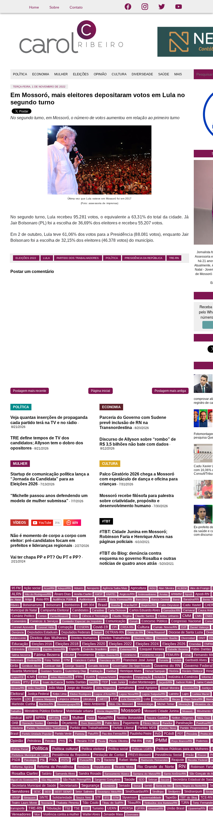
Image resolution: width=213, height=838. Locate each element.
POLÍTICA (20, 74)
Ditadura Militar (143, 638)
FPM (67, 660)
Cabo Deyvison (169, 605)
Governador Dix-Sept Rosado (131, 665)
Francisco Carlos (85, 660)
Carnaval (189, 610)
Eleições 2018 (66, 644)
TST (86, 808)
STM (115, 797)
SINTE (43, 797)
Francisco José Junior (139, 660)
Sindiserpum (193, 791)
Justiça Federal (38, 694)
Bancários (142, 599)
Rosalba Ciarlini (25, 773)
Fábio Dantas (201, 649)
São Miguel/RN (50, 779)
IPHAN (16, 682)
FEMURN (172, 655)
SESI (48, 791)
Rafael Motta (128, 760)
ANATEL (111, 594)
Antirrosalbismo (147, 594)
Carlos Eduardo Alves (144, 610)
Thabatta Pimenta (67, 802)
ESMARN (33, 649)
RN (182, 766)
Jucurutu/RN (190, 688)
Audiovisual (86, 599)
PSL (42, 759)
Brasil (102, 605)
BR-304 (88, 605)
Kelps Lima (60, 693)
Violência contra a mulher (61, 814)
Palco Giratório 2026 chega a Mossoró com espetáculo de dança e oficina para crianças (138, 479)
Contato (76, 7)
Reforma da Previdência (55, 767)
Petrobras (34, 741)
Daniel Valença (199, 627)
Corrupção (65, 627)
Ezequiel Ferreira (151, 649)
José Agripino (147, 688)
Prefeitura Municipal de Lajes (30, 755)
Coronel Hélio (46, 627)
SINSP (16, 797)
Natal (91, 717)
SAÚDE (163, 74)
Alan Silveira (166, 588)
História (173, 671)
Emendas (195, 644)
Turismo (98, 808)
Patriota (79, 733)
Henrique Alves (131, 671)
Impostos (125, 677)
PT (74, 760)
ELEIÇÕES (81, 74)
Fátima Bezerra (47, 655)
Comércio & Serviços (44, 621)
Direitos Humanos (84, 638)
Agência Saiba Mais (115, 588)
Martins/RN (46, 704)
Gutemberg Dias (75, 671)
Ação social (32, 588)
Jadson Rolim (184, 682)
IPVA (36, 682)
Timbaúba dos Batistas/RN (160, 802)
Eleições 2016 (42, 644)
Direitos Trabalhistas (115, 638)
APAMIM (176, 594)
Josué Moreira (170, 687)
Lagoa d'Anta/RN (105, 694)
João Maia (55, 688)
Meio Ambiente (94, 704)
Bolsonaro (53, 605)
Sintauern (30, 797)
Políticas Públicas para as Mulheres (182, 749)
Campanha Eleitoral (55, 610)
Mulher (78, 717)
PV (98, 759)
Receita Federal (197, 760)
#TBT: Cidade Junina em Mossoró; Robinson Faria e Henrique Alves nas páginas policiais (136, 536)
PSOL (53, 760)
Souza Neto (83, 797)
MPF (29, 718)
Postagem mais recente (29, 391)
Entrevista (18, 649)
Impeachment (107, 677)
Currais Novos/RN (165, 627)
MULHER (61, 74)
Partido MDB (147, 728)
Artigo (28, 599)
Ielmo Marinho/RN (61, 677)
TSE (77, 808)
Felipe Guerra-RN (108, 655)
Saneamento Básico (117, 773)
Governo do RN (167, 665)
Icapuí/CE (18, 677)
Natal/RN (105, 717)
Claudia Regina (121, 616)
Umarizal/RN (155, 808)
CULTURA (119, 74)
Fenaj (186, 654)
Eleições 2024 (147, 644)
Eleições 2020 (93, 644)
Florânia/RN (34, 660)
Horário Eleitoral (192, 671)
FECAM (69, 654)
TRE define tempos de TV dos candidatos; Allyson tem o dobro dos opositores (46, 443)
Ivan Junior (118, 682)
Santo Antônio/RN (175, 773)
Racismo (109, 759)
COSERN (83, 627)
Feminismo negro (151, 654)
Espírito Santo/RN (54, 649)
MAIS (178, 74)
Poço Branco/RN (181, 741)
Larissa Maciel (201, 694)
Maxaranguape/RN (68, 704)
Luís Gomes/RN (130, 699)
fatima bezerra (21, 654)
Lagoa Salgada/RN (153, 694)
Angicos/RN (127, 594)
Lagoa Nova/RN (128, 694)
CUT (183, 627)
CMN (198, 616)
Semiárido (109, 785)
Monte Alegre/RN (107, 711)
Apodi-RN (202, 594)
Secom (165, 779)
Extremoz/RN (128, 649)
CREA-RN (127, 627)
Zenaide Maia (113, 814)
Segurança (90, 785)
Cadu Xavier (192, 605)
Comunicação (115, 621)
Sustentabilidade (151, 797)
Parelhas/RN (203, 723)
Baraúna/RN (191, 599)
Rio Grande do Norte (155, 767)
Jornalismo (126, 688)
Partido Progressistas (194, 727)
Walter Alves (91, 814)
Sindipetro (174, 791)
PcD (158, 733)
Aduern (78, 588)
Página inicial (100, 391)
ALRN (16, 594)
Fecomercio (85, 655)
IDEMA (42, 677)
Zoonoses (132, 814)
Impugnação (143, 677)
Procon (202, 755)
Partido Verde (63, 733)
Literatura (89, 699)
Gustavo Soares (51, 671)
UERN (111, 808)
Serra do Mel (164, 785)
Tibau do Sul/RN (112, 802)
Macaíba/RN (161, 699)
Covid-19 (100, 627)
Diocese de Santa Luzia (186, 632)
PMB (148, 741)
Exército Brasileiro (94, 649)
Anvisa (163, 594)
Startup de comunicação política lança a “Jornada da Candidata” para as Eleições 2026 (49, 479)
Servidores (20, 791)
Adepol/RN (64, 588)
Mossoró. (187, 711)
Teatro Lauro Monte (24, 802)
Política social (118, 749)
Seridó (148, 785)
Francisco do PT (109, 660)
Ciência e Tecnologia (95, 616)
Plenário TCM (85, 740)
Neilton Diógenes (183, 717)
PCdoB (169, 733)
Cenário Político (23, 616)
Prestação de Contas (109, 755)
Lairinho (174, 693)
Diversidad (188, 638)
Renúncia (83, 766)
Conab (134, 621)
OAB (15, 723)
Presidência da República (144, 258)
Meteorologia (145, 704)
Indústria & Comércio (183, 677)
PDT (180, 733)
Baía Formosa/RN (121, 599)
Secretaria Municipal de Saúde (34, 785)
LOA (114, 699)
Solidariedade (62, 797)
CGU (75, 616)
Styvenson (129, 797)
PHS (62, 740)
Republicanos (102, 766)
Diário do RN (135, 632)
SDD (141, 779)
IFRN (79, 677)
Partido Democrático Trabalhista (46, 728)
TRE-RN (174, 258)
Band (176, 599)
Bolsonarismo (32, 605)
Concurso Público (154, 621)
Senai (137, 785)
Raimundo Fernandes (154, 760)
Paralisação (184, 723)
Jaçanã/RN (165, 682)
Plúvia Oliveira (118, 740)
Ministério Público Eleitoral (44, 711)
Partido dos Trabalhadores (78, 258)
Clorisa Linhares (168, 616)
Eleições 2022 (26, 258)
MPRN (40, 718)
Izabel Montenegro (142, 682)
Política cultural (64, 749)
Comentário (19, 621)
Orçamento (69, 723)
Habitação (96, 671)
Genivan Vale (52, 665)
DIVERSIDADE (142, 74)
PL (71, 741)
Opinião (52, 723)
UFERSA (126, 808)
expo (113, 649)
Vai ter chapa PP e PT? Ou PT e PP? (45, 557)
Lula (46, 258)
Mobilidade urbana (79, 711)
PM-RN (136, 741)
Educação (20, 644)
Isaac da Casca (53, 682)
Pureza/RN (86, 760)
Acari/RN (49, 588)
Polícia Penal (20, 749)
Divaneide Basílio (166, 638)
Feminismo (129, 654)
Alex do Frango (199, 588)
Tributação (53, 808)
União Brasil (175, 808)
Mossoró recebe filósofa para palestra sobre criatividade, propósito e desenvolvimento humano (136, 500)
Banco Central (160, 599)
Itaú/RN (93, 682)
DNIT (202, 638)
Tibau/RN (134, 803)
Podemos (202, 740)
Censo (42, 616)
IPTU (26, 682)
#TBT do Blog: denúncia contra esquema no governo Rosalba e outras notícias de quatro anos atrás (137, 558)
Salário (47, 773)
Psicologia (30, 760)
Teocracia (46, 802)
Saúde (129, 779)
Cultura (143, 627)
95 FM (16, 588)
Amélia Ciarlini (82, 594)
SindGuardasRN (137, 791)
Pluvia (101, 741)
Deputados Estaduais (42, 632)
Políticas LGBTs (142, 748)
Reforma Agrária (22, 766)
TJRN (185, 803)
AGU (152, 588)
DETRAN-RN (114, 632)
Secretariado (68, 785)
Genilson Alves (31, 665)
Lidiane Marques (45, 699)
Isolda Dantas (75, 682)
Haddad (111, 671)
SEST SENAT (63, 791)
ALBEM (182, 588)
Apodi (188, 594)
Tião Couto (90, 803)
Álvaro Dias (62, 594)
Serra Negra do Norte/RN (190, 785)
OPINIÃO (100, 74)
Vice (37, 814)
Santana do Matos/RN (146, 773)
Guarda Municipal (24, 671)
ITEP (105, 682)
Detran (98, 632)
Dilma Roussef (156, 632)
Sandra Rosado (90, 773)
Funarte (163, 660)
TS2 (67, 808)
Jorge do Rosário (79, 688)
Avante (101, 599)
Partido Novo (168, 728)
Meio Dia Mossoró (121, 704)
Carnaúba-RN (171, 610)
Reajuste (177, 760)
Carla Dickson (117, 610)
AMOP (99, 594)
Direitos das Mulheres (48, 638)
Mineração (184, 704)
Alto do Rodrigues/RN (38, 594)
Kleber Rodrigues (80, 694)
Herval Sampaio (155, 671)
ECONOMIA (40, 74)
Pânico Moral (151, 723)
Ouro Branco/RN (91, 723)
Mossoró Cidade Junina (161, 711)
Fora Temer (52, 660)
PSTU (64, 760)
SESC (37, 791)
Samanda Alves (65, 773)
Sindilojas (158, 791)
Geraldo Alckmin (98, 665)
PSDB (16, 760)
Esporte (74, 649)
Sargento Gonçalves (108, 779)
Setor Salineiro (84, 791)
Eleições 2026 (173, 644)
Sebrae (152, 779)
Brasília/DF (131, 605)
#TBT (106, 521)
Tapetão (171, 797)
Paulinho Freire (141, 733)
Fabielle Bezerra (178, 649)
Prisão (190, 754)
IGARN (90, 677)
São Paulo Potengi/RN (77, 779)
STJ (106, 797)
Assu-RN (42, 599)
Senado (124, 785)
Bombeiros (72, 605)
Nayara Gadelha (157, 717)
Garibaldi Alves (196, 660)
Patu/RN (93, 733)
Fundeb (176, 660)
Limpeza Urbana (68, 699)
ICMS (31, 677)
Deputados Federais (75, 632)
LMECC (103, 699)
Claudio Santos (144, 616)
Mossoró (131, 710)
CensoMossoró (59, 616)
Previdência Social (168, 755)
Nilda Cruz (203, 717)
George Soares (74, 665)
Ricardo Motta (124, 766)
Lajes (185, 693)
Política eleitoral (93, 749)
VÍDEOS (19, 523)
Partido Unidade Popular (36, 733)
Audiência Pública (64, 599)
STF (98, 797)
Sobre (54, 7)
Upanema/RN (196, 808)
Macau (176, 699)
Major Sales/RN (193, 699)
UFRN (141, 808)
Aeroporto (93, 588)
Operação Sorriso (32, 723)
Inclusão (159, 677)
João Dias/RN (36, 688)
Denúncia (18, 632)
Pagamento (131, 723)
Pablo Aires (112, 723)
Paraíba (167, 723)
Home (34, 7)
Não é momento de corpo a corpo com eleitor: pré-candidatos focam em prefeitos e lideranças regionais (48, 540)
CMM (186, 616)
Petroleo (50, 740)
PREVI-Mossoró (139, 755)
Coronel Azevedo (23, 627)
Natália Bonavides (130, 718)
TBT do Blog (188, 797)
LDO (28, 699)
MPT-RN (54, 717)
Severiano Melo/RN (109, 791)
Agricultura (138, 588)
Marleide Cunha (23, 704)
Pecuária (192, 733)
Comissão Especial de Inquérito (82, 621)
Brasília (115, 605)
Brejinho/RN (148, 605)
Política (112, 258)
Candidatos (80, 610)
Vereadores (21, 814)
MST (65, 717)
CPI (114, 627)
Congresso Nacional (186, 621)
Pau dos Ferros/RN (114, 733)
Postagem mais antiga (170, 391)
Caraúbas (98, 610)
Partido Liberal (123, 728)
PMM (161, 740)
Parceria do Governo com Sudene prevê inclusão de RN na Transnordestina (132, 422)
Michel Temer (166, 704)
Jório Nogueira (105, 687)
